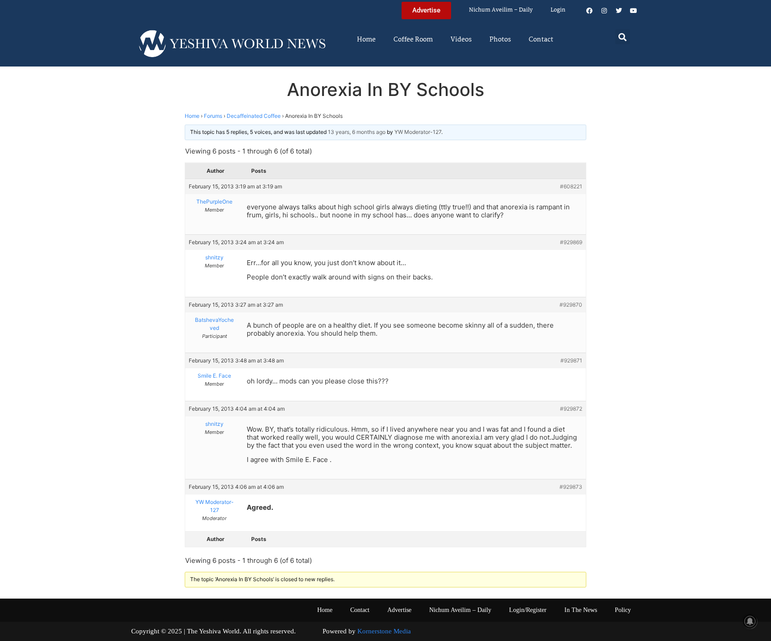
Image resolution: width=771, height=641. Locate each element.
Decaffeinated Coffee (254, 115)
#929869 (571, 242)
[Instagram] (604, 10)
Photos (500, 39)
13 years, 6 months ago (357, 132)
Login (558, 10)
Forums (213, 115)
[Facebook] (589, 10)
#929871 (571, 360)
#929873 (571, 486)
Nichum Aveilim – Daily (501, 10)
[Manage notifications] (750, 621)
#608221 (571, 186)
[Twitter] (619, 10)
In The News (580, 610)
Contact (541, 39)
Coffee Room (413, 39)
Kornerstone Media (384, 631)
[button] (622, 36)
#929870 (571, 304)
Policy (623, 610)
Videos (461, 39)
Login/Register (528, 610)
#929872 (571, 408)
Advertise (399, 610)
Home (366, 39)
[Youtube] (633, 10)
